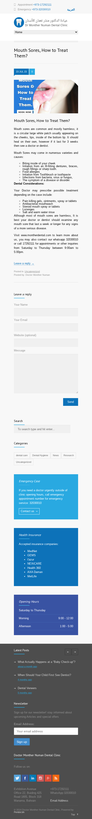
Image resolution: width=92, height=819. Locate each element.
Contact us (27, 511)
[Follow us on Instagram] (40, 780)
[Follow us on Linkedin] (32, 780)
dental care (22, 455)
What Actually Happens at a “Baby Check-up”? (46, 662)
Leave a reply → (24, 263)
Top (73, 814)
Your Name (21, 304)
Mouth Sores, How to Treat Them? (42, 120)
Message (19, 350)
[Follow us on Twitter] (17, 780)
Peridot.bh (19, 812)
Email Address (59, 800)
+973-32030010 (41, 9)
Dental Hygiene (40, 455)
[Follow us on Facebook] (25, 780)
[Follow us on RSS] (55, 780)
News (56, 455)
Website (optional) (25, 335)
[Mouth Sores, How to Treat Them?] (46, 96)
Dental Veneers (27, 688)
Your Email (20, 320)
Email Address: (24, 724)
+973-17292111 (42, 4)
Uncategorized (32, 271)
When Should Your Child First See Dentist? (44, 675)
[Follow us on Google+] (48, 780)
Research (69, 455)
